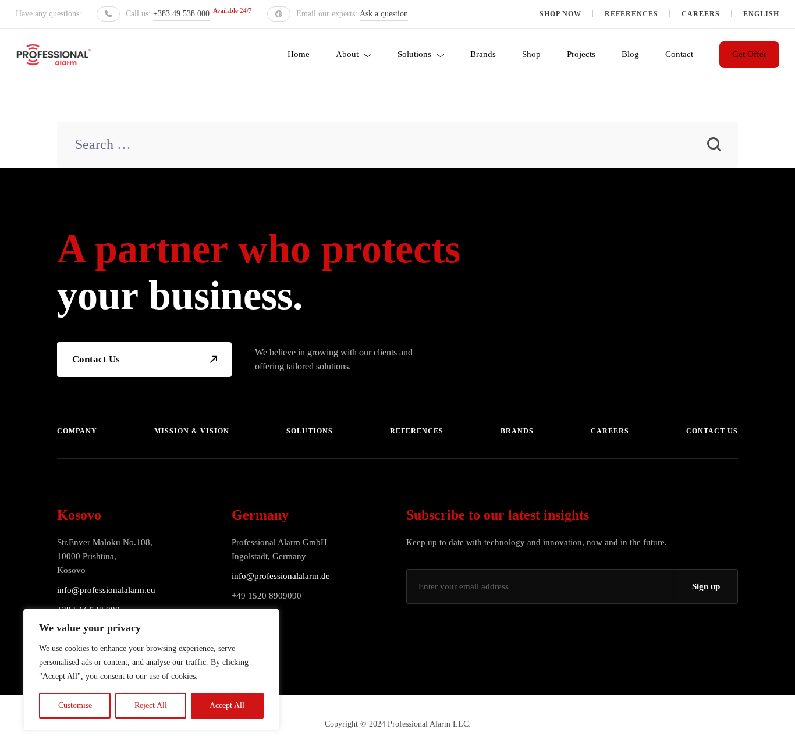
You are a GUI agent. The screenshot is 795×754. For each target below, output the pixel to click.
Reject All (150, 705)
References (631, 14)
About (347, 54)
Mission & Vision (191, 431)
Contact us (712, 431)
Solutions (414, 54)
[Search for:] (397, 146)
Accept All (227, 705)
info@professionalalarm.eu (106, 590)
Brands (483, 54)
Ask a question (384, 13)
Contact (679, 54)
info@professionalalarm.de (281, 576)
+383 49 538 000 (181, 13)
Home (299, 54)
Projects (581, 54)
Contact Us (96, 359)
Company (77, 431)
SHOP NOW (560, 14)
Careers (701, 14)
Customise (75, 705)
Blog (630, 54)
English (761, 14)
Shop (531, 54)
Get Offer (749, 54)
